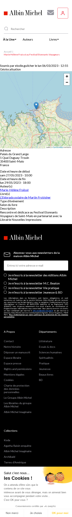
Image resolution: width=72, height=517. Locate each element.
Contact (9, 341)
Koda (7, 440)
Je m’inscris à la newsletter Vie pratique (33, 288)
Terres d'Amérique (15, 462)
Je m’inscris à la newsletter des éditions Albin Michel (37, 277)
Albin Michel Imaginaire (17, 412)
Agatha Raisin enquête (17, 445)
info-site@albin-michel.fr (43, 311)
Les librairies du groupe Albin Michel (17, 404)
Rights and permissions (18, 369)
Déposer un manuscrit (17, 352)
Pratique (44, 363)
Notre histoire (12, 346)
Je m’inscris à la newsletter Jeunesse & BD (35, 292)
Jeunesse (44, 369)
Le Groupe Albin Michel (18, 397)
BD (41, 380)
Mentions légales (14, 374)
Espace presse (12, 363)
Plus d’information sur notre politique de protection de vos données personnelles (36, 316)
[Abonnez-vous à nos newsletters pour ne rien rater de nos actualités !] (49, 12)
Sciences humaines (50, 352)
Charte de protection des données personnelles (16, 389)
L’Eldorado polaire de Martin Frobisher (25, 197)
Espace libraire (12, 357)
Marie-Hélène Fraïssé (14, 190)
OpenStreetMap (58, 147)
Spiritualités (46, 357)
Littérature (45, 341)
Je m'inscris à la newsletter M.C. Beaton (34, 283)
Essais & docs (47, 346)
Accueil (8, 51)
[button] (36, 106)
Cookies (9, 380)
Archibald (9, 456)
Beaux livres (46, 374)
